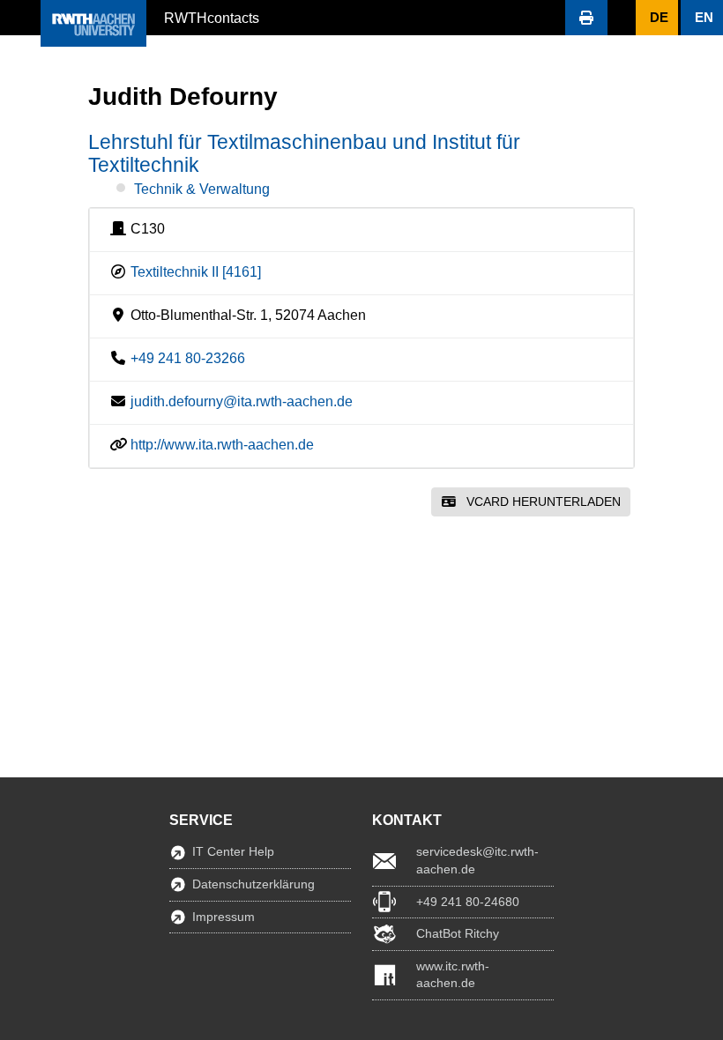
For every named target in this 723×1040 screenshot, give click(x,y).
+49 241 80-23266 (187, 358)
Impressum (223, 917)
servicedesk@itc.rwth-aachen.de (477, 860)
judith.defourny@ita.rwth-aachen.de (241, 401)
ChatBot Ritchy (457, 933)
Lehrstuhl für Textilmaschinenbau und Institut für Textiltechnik (304, 153)
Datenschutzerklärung (253, 884)
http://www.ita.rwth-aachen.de (222, 444)
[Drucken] (586, 17)
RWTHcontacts (211, 17)
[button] (20, 17)
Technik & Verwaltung (202, 189)
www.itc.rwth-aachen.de (452, 975)
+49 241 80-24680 (467, 902)
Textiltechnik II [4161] (195, 271)
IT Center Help (233, 851)
